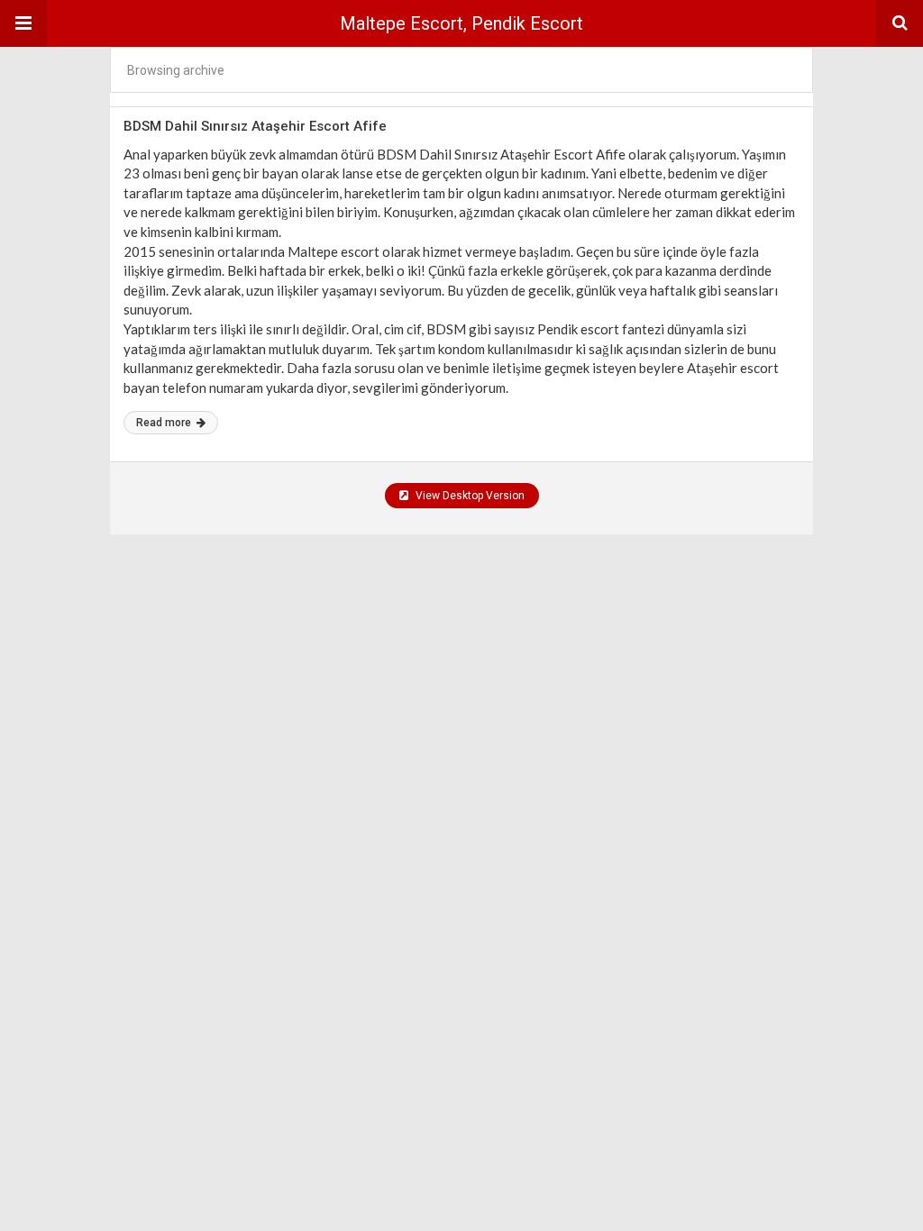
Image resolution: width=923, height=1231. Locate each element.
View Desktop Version (469, 495)
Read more (165, 422)
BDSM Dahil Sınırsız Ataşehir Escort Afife (255, 126)
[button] (23, 23)
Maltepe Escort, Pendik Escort (461, 23)
